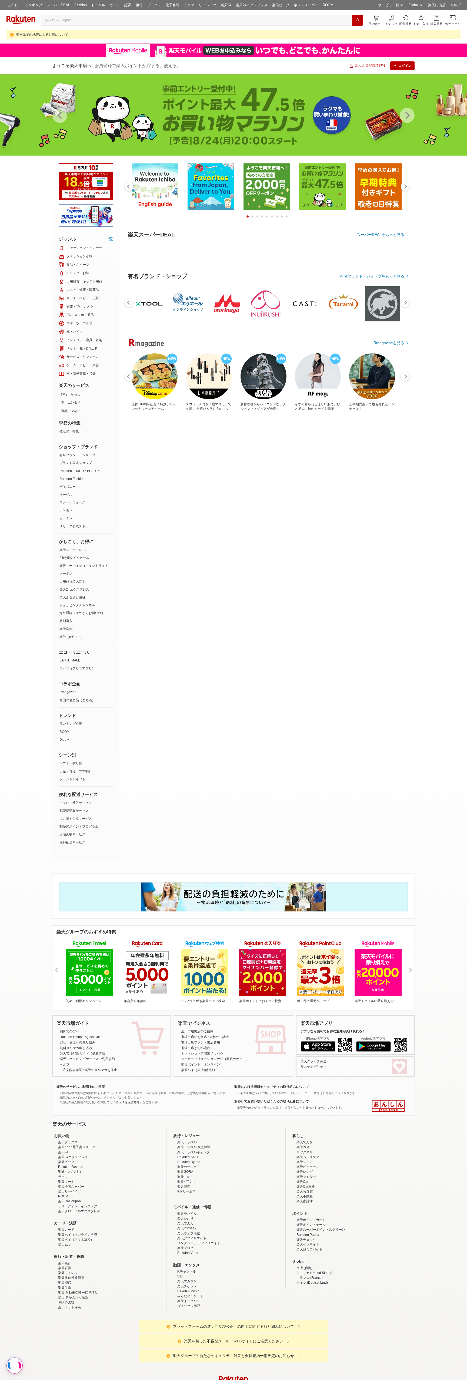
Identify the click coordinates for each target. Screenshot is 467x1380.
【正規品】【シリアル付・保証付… (234, 540)
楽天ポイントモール (311, 1225)
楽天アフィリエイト (191, 1238)
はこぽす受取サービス (75, 819)
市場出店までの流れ (195, 1048)
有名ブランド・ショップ (77, 455)
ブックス (154, 5)
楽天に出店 (437, 5)
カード (114, 5)
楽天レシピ (304, 1172)
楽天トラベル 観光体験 (194, 1147)
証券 (127, 5)
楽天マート (66, 1182)
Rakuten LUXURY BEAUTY (79, 471)
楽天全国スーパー (71, 1186)
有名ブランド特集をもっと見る (377, 658)
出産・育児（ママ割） (75, 771)
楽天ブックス (68, 1142)
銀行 (139, 5)
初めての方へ (69, 1031)
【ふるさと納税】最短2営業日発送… (296, 540)
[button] (391, 20)
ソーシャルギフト (72, 779)
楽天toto (183, 1177)
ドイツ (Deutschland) (312, 1283)
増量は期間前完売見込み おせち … (175, 540)
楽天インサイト (307, 1244)
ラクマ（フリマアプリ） (77, 668)
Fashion (80, 5)
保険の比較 (66, 1302)
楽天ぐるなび (306, 1177)
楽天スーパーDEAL (73, 550)
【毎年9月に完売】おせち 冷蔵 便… (205, 540)
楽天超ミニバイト (309, 1249)
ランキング (33, 5)
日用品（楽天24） (72, 581)
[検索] (357, 20)
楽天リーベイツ (69, 1191)
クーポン (65, 573)
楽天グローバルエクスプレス (79, 1211)
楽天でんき (304, 1142)
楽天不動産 (304, 1196)
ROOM (328, 5)
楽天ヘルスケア (307, 1157)
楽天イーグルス (188, 1301)
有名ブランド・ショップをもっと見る (372, 425)
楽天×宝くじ (186, 1182)
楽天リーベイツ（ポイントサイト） (85, 566)
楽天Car (302, 1182)
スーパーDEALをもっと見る (380, 234)
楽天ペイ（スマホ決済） (76, 1239)
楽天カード (66, 1229)
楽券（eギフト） (71, 637)
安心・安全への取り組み (77, 1042)
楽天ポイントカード (311, 1220)
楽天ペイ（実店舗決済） (199, 1070)
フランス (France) (309, 1278)
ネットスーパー (306, 5)
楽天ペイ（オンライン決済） (79, 1235)
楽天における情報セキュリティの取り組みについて (271, 1087)
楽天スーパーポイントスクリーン (320, 1229)
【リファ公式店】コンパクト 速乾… (325, 540)
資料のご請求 (219, 1037)
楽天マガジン (187, 1281)
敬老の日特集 (69, 431)
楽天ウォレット (69, 1273)
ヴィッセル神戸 (188, 1306)
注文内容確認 (72, 1070)
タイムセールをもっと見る (381, 574)
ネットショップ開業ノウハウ (202, 1053)
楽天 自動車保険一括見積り (78, 1293)
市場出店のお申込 (194, 1037)
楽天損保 (64, 1283)
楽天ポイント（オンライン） (202, 1064)
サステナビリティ (313, 1067)
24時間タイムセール (74, 558)
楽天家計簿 (304, 1201)
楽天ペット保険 (69, 1307)
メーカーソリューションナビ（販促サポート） (215, 1059)
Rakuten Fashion (72, 479)
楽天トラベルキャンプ (193, 1152)
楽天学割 (65, 629)
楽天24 (226, 5)
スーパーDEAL (58, 5)
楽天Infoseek (186, 1228)
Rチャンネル (186, 1271)
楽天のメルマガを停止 (101, 1070)
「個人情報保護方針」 (127, 1102)
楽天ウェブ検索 (188, 1233)
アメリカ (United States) (314, 1273)
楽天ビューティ (307, 1167)
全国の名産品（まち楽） (77, 700)
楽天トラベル (187, 1142)
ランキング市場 (70, 724)
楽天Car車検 (305, 1186)
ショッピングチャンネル (77, 605)
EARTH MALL (69, 660)
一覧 (109, 239)
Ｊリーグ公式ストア (74, 526)
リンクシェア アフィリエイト (198, 1243)
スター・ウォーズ (72, 502)
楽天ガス (302, 1147)
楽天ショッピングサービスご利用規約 (87, 1059)
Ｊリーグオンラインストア (77, 1206)
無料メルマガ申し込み (76, 1048)
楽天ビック (280, 5)
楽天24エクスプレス (252, 5)
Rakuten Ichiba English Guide (82, 1037)
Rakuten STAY (187, 1157)
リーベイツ (207, 5)
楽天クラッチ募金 (313, 1061)
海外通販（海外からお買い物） (82, 613)
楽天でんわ (185, 1223)
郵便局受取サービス (74, 811)
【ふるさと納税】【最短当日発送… (144, 540)
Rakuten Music (188, 1291)
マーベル (65, 494)
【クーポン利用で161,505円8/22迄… (265, 540)
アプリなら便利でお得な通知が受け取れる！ (333, 1031)
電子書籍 (172, 5)
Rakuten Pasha (307, 1235)
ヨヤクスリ (304, 1152)
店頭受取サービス (72, 834)
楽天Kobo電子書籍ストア (76, 1147)
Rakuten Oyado (188, 1162)
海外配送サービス (72, 842)
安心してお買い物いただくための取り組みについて (271, 1101)
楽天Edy (64, 1244)
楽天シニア (304, 1162)
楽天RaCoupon (69, 1201)
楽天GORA (185, 1172)
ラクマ (189, 5)
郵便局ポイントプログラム (78, 826)
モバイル (13, 5)
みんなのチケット (190, 1296)
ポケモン (65, 510)
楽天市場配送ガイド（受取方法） (84, 1053)
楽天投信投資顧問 (71, 1278)
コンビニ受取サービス (75, 803)
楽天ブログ (185, 1248)
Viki (180, 1276)
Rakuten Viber (187, 1253)
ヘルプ (455, 5)
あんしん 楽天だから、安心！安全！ (388, 1106)
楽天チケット (187, 1286)
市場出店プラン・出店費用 (200, 1042)
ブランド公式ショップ (75, 463)
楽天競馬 (183, 1186)
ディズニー (67, 487)
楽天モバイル (187, 1214)
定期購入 (65, 621)
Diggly (64, 740)
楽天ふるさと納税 (72, 597)
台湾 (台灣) (304, 1268)
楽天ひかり (185, 1218)
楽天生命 (64, 1288)
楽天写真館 (304, 1191)
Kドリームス (186, 1191)
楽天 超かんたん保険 (73, 1297)
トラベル (98, 5)
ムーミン (65, 518)
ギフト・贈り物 (70, 763)
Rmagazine (67, 692)
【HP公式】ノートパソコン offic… (356, 540)
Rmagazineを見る (388, 728)
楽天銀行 (64, 1263)
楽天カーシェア (188, 1167)
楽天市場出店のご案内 (197, 1031)
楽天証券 (64, 1268)
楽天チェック (306, 1239)
